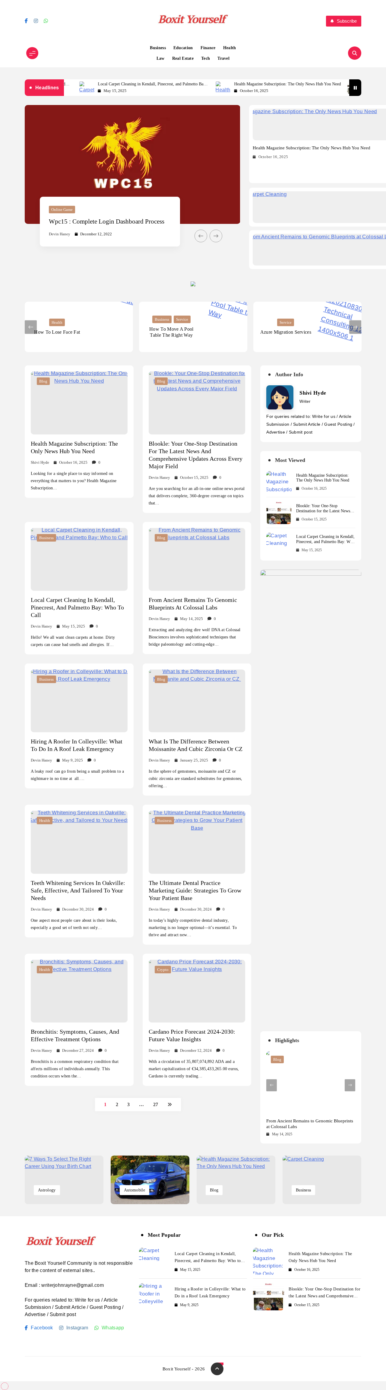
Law (161, 58)
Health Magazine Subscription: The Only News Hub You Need (257, 84)
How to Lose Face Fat (57, 332)
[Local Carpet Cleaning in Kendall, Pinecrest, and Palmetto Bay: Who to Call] (79, 559)
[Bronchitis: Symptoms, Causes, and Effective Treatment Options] (79, 991)
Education (183, 48)
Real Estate (183, 58)
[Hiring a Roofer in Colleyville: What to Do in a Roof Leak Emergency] (79, 701)
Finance (208, 48)
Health (229, 48)
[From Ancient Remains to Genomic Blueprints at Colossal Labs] (197, 559)
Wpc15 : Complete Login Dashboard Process (106, 221)
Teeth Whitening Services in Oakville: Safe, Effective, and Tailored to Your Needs (78, 890)
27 (155, 1104)
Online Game (62, 209)
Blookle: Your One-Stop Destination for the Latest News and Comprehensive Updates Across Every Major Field (323, 513)
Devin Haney (59, 234)
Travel (223, 58)
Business (158, 48)
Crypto (163, 969)
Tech (205, 58)
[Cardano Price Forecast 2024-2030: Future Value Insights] (197, 991)
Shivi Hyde (40, 462)
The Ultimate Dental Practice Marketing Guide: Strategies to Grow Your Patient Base (195, 890)
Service (182, 319)
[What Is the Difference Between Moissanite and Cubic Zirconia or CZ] (197, 701)
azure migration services (285, 332)
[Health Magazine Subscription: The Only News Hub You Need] (193, 87)
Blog (43, 381)
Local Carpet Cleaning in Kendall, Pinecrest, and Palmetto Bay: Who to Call (122, 84)
